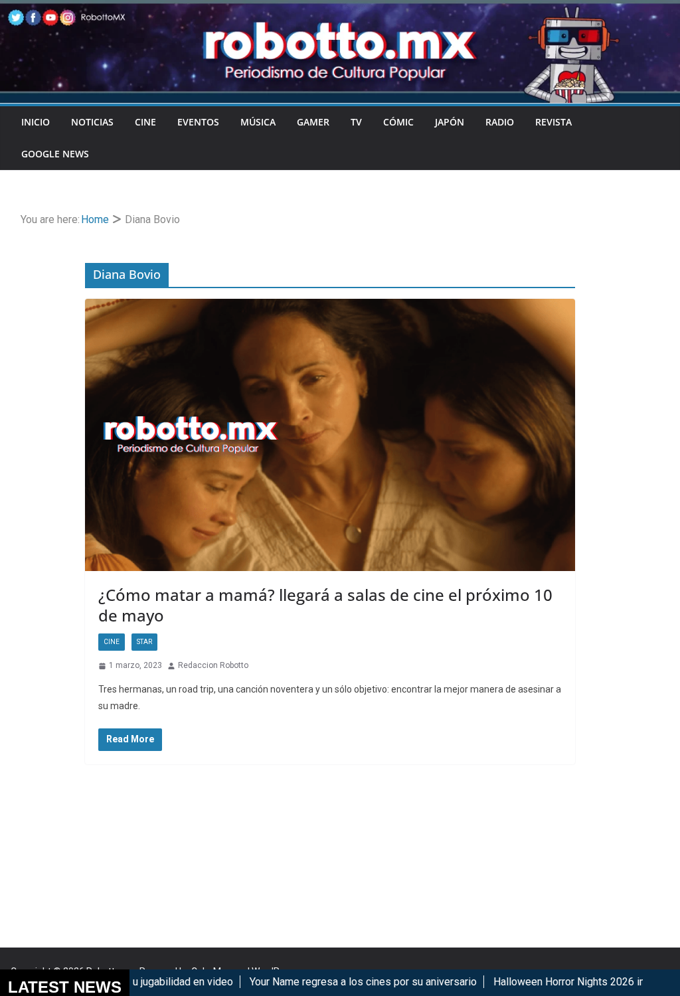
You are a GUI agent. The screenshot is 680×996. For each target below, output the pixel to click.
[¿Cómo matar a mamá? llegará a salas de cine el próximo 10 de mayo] (330, 435)
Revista (553, 122)
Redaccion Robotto (213, 665)
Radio (499, 122)
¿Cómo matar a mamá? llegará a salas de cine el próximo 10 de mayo (325, 605)
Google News (55, 153)
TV (356, 122)
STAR (144, 641)
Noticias (92, 122)
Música (258, 122)
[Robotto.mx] (340, 9)
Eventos (198, 122)
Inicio (35, 122)
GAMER (313, 122)
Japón (449, 122)
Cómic (398, 122)
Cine (145, 122)
